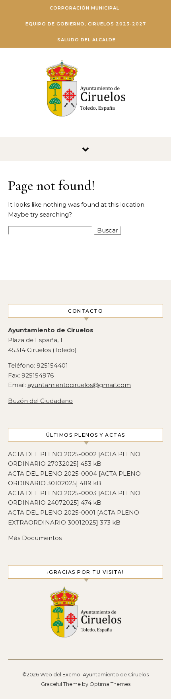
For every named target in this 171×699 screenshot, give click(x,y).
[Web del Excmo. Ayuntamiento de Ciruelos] (85, 89)
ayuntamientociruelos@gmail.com (79, 385)
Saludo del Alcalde (86, 40)
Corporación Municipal (84, 8)
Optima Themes (109, 684)
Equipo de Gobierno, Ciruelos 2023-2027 (85, 24)
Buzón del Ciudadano (40, 401)
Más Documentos (35, 538)
